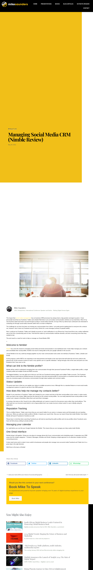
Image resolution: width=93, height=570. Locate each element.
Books (57, 4)
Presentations (46, 4)
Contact (86, 8)
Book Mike (15, 498)
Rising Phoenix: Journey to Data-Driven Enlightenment (45, 569)
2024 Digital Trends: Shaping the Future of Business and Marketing (45, 535)
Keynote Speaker (83, 4)
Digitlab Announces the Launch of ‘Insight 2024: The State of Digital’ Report (47, 558)
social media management (23, 318)
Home (35, 4)
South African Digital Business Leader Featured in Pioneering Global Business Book (43, 523)
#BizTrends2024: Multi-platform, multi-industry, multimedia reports (43, 546)
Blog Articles (68, 4)
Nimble (8, 348)
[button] (16, 463)
